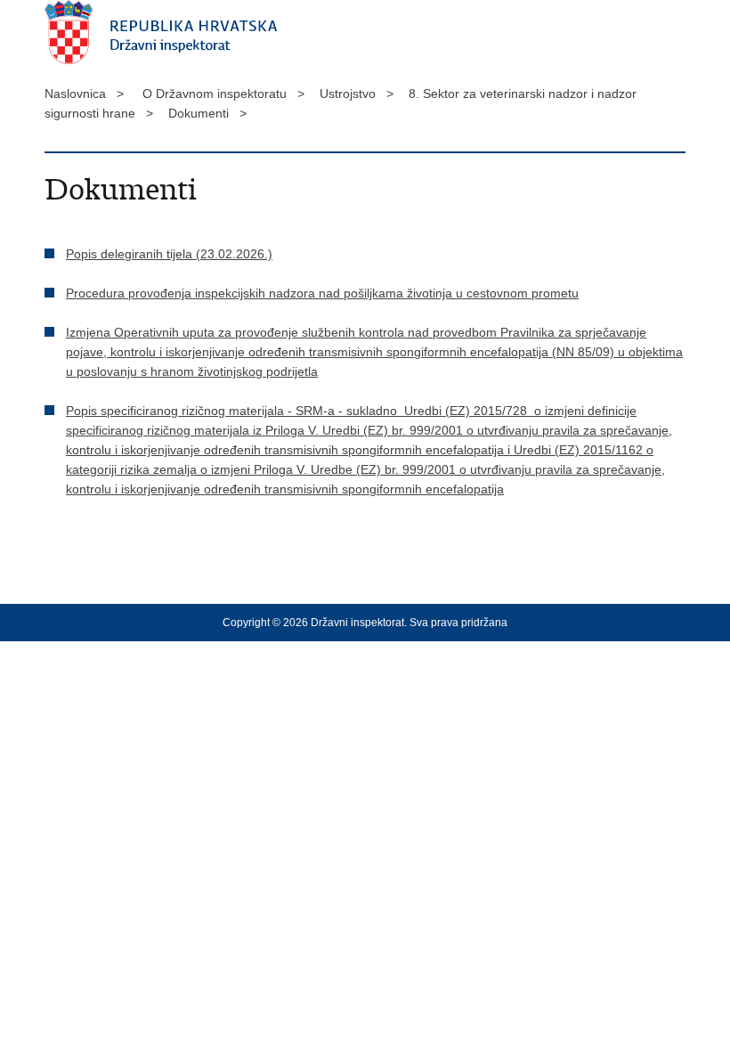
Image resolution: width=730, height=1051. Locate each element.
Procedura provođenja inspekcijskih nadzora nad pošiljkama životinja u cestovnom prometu (322, 293)
